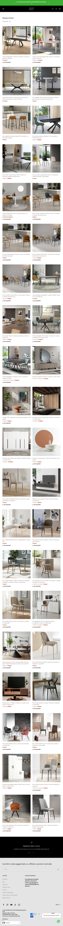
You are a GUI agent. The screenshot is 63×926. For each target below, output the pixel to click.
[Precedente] (14, 3)
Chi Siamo (5, 884)
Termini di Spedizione (7, 892)
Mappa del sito (6, 897)
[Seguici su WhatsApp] (19, 905)
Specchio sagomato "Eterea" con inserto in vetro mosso (46, 376)
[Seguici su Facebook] (3, 905)
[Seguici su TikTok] (15, 905)
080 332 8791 (32, 882)
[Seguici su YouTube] (11, 905)
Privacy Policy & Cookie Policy (10, 895)
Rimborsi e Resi (6, 887)
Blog (3, 881)
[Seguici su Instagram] (7, 905)
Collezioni (4, 879)
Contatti (4, 889)
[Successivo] (48, 3)
